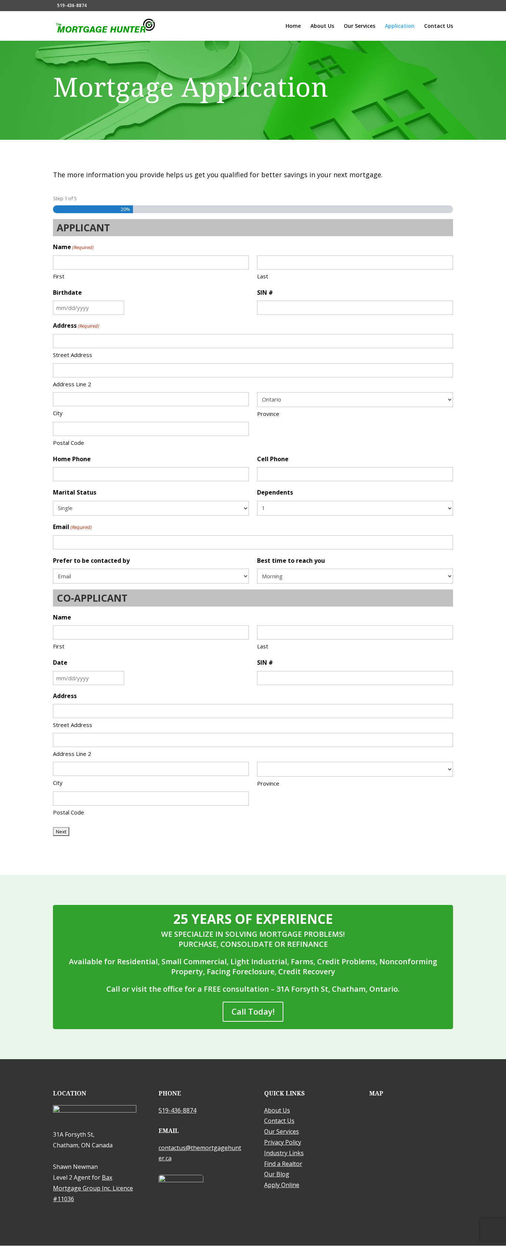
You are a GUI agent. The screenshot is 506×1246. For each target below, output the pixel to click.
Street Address (72, 354)
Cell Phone (273, 459)
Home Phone (72, 459)
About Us (322, 26)
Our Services (359, 26)
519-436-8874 (72, 5)
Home (293, 26)
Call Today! (253, 1011)
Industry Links (284, 1153)
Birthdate (67, 292)
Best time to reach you (291, 560)
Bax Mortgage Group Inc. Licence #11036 (93, 1188)
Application (400, 26)
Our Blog (276, 1174)
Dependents (275, 492)
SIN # (265, 292)
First (58, 276)
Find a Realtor (283, 1164)
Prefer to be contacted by (91, 560)
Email (72, 527)
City (58, 413)
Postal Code (68, 442)
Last (262, 276)
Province (268, 413)
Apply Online (281, 1185)
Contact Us (438, 26)
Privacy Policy (282, 1142)
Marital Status (74, 492)
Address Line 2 (72, 384)
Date (60, 662)
